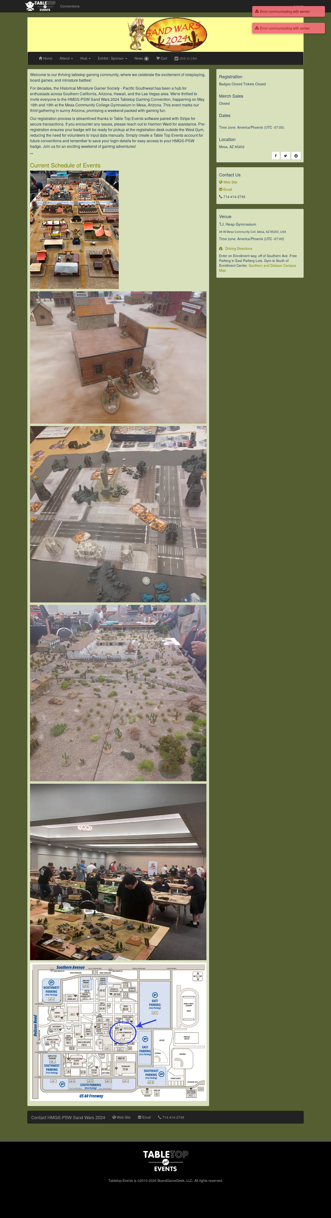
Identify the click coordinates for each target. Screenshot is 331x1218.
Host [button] (84, 58)
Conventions (69, 6)
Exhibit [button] (111, 58)
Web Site (229, 182)
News (140, 58)
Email (227, 189)
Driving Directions (237, 248)
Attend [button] (65, 58)
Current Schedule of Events (65, 165)
